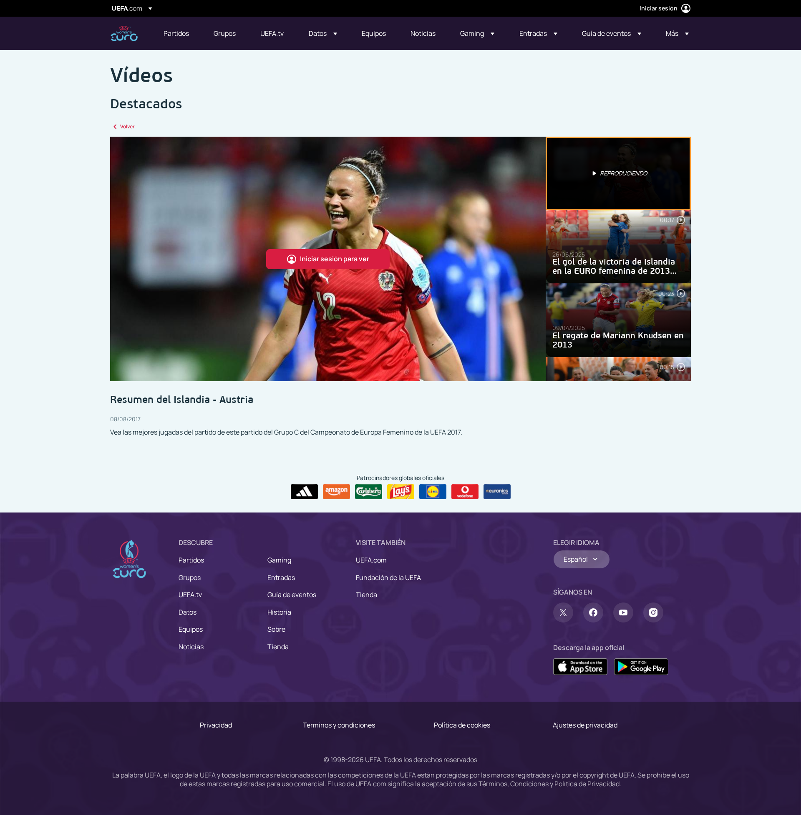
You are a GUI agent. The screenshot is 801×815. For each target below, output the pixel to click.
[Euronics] (497, 491)
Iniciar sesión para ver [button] (334, 258)
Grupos (190, 577)
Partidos (191, 560)
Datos (187, 612)
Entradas (281, 577)
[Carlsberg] (368, 491)
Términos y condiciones (339, 725)
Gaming (279, 560)
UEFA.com (371, 560)
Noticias (191, 646)
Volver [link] (127, 126)
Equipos (191, 629)
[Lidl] (432, 491)
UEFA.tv (190, 594)
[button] (323, 33)
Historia (279, 612)
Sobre (276, 629)
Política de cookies (462, 725)
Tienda (278, 646)
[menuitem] (178, 33)
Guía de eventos (291, 594)
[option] (618, 173)
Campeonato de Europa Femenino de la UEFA (124, 33)
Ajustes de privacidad (585, 725)
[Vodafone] (465, 491)
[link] (176, 33)
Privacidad (216, 725)
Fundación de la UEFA (388, 577)
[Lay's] (400, 491)
